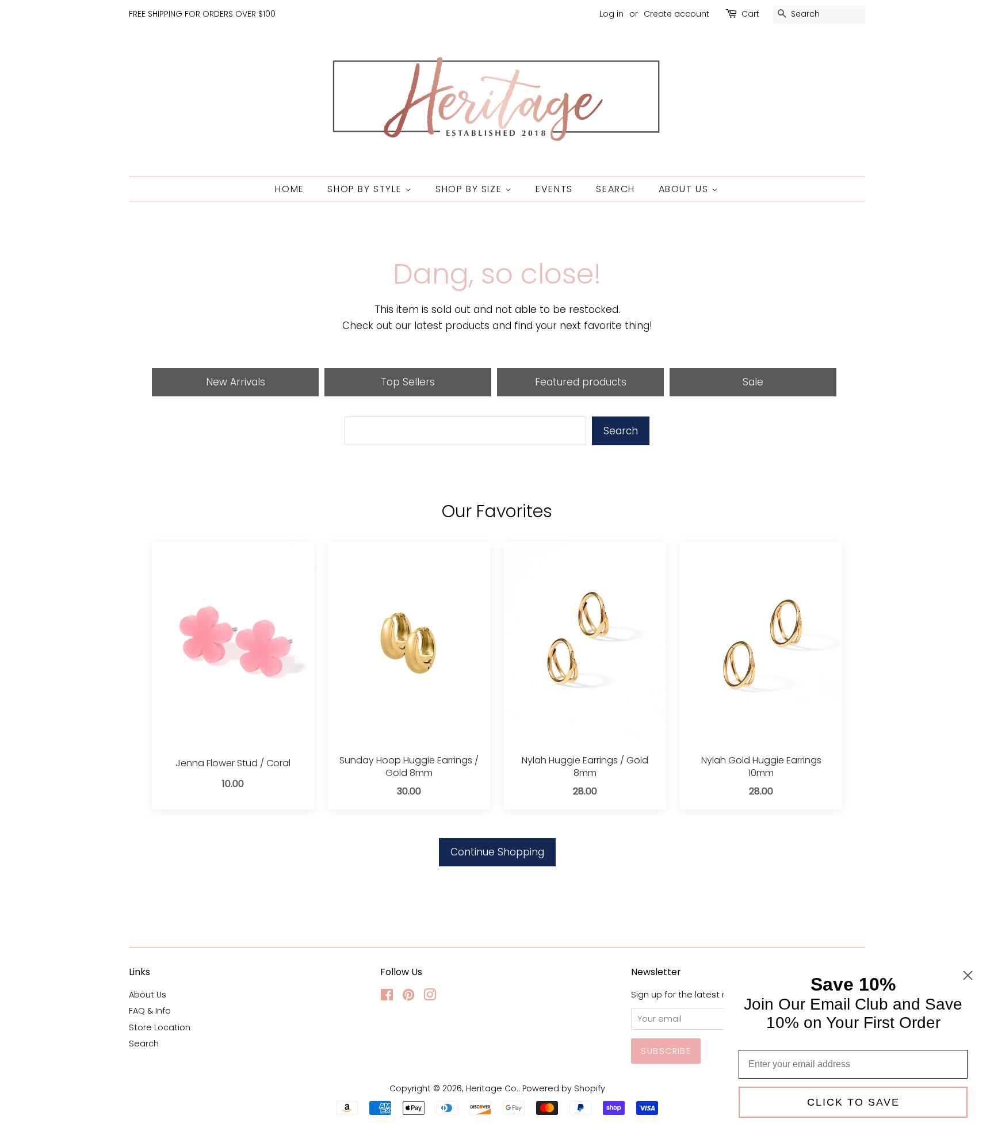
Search (615, 189)
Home (289, 189)
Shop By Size (470, 189)
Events (554, 189)
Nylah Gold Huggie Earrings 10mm (761, 766)
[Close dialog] (968, 975)
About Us (685, 189)
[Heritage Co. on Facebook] (386, 997)
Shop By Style (365, 189)
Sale (753, 382)
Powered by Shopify (563, 1088)
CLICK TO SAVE (853, 1102)
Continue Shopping (497, 852)
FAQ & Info (150, 1010)
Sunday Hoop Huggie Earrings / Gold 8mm (409, 766)
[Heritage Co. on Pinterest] (408, 997)
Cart (750, 14)
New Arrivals (235, 382)
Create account (676, 14)
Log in (611, 14)
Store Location (159, 1027)
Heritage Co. (492, 1088)
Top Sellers (408, 382)
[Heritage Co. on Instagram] (429, 997)
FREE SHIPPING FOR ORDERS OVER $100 (202, 14)
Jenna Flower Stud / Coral (232, 763)
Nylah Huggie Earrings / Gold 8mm (585, 766)
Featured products (580, 382)
